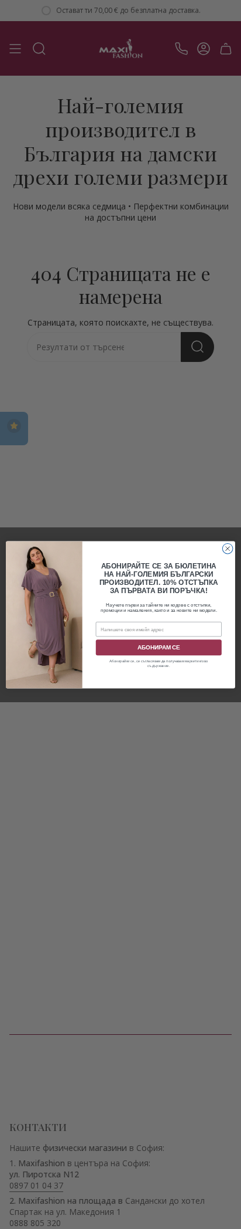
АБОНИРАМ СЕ (158, 647)
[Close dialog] (227, 548)
